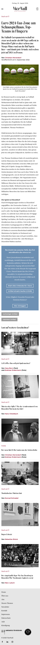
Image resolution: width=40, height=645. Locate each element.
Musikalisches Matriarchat (11, 493)
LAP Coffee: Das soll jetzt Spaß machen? (15, 363)
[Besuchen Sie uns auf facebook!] (2, 642)
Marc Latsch (10, 583)
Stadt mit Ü (5, 16)
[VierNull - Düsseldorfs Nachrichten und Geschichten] (20, 8)
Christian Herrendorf (13, 58)
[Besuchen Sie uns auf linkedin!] (7, 642)
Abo (2, 599)
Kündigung (5, 625)
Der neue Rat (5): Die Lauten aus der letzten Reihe (19, 450)
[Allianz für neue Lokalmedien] (28, 632)
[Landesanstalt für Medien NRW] (11, 632)
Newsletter (5, 607)
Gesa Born (9, 368)
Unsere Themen (7, 603)
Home (3, 592)
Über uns (4, 596)
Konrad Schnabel (11, 498)
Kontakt (4, 611)
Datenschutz (6, 618)
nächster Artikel (9, 319)
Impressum (5, 614)
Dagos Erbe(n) (6, 534)
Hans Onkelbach (11, 414)
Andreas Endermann (13, 370)
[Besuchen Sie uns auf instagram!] (12, 642)
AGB (3, 622)
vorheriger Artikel (10, 314)
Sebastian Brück (11, 539)
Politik (3, 446)
